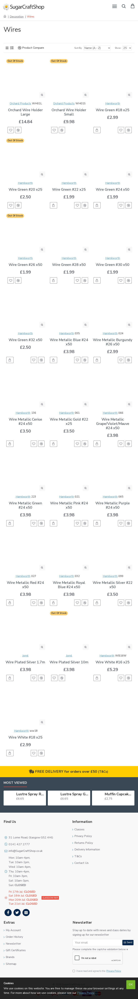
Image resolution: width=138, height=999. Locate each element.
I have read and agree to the (98, 971)
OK (131, 984)
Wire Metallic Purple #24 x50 (112, 505)
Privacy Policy (85, 993)
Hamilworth (112, 103)
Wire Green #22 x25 (69, 189)
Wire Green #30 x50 (112, 265)
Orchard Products (20, 103)
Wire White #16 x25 (113, 662)
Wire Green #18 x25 (112, 110)
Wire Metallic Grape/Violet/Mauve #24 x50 (112, 423)
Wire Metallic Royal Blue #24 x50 (69, 585)
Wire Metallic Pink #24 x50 (69, 505)
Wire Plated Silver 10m (69, 662)
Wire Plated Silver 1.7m (25, 662)
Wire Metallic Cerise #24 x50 (25, 421)
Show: (118, 48)
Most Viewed (15, 783)
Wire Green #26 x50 (25, 265)
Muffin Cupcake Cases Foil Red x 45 (119, 794)
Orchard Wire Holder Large (25, 112)
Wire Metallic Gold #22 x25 (69, 421)
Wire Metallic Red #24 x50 (25, 585)
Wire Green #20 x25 (25, 189)
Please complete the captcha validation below (99, 949)
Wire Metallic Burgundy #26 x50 (112, 342)
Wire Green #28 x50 (69, 265)
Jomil (25, 655)
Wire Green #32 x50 (25, 340)
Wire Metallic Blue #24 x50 (69, 342)
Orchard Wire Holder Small (69, 112)
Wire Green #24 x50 (112, 189)
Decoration (17, 16)
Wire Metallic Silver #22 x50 (113, 585)
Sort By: (78, 48)
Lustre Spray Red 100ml (30, 794)
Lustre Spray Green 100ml (74, 794)
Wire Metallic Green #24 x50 (25, 505)
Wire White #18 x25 (25, 737)
